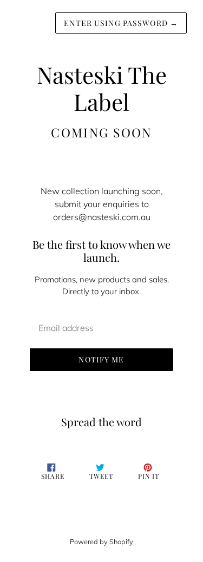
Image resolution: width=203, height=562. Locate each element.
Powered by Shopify (101, 541)
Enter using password (121, 23)
